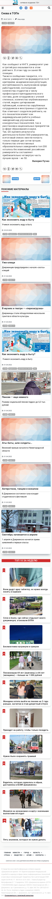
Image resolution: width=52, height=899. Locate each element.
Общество (18, 855)
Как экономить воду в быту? (18, 354)
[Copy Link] (20, 58)
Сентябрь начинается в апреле (19, 534)
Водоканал (12, 234)
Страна (7, 855)
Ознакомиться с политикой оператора (19, 895)
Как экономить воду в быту (18, 219)
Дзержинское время (25, 234)
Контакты (40, 855)
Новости (11, 23)
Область (36, 853)
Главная (7, 853)
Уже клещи (8, 262)
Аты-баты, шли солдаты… (17, 442)
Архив (4, 23)
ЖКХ (35, 234)
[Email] (16, 58)
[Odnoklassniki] (8, 58)
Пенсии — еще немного (15, 397)
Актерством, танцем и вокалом (20, 488)
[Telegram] (12, 58)
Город (26, 853)
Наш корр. (21, 19)
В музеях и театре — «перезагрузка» (23, 308)
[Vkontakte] (4, 58)
